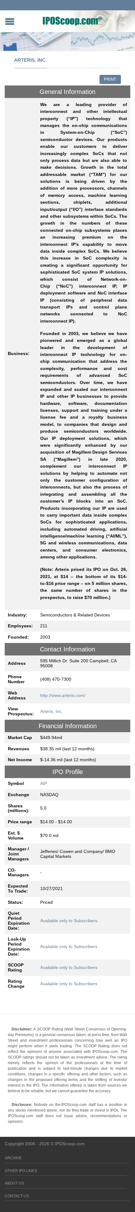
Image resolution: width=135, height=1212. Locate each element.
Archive (13, 1158)
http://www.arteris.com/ (62, 695)
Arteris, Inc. (51, 711)
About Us (14, 1183)
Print (110, 79)
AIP (43, 783)
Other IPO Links (21, 1171)
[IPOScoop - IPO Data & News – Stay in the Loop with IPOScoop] (72, 20)
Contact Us (17, 1196)
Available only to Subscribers (68, 920)
